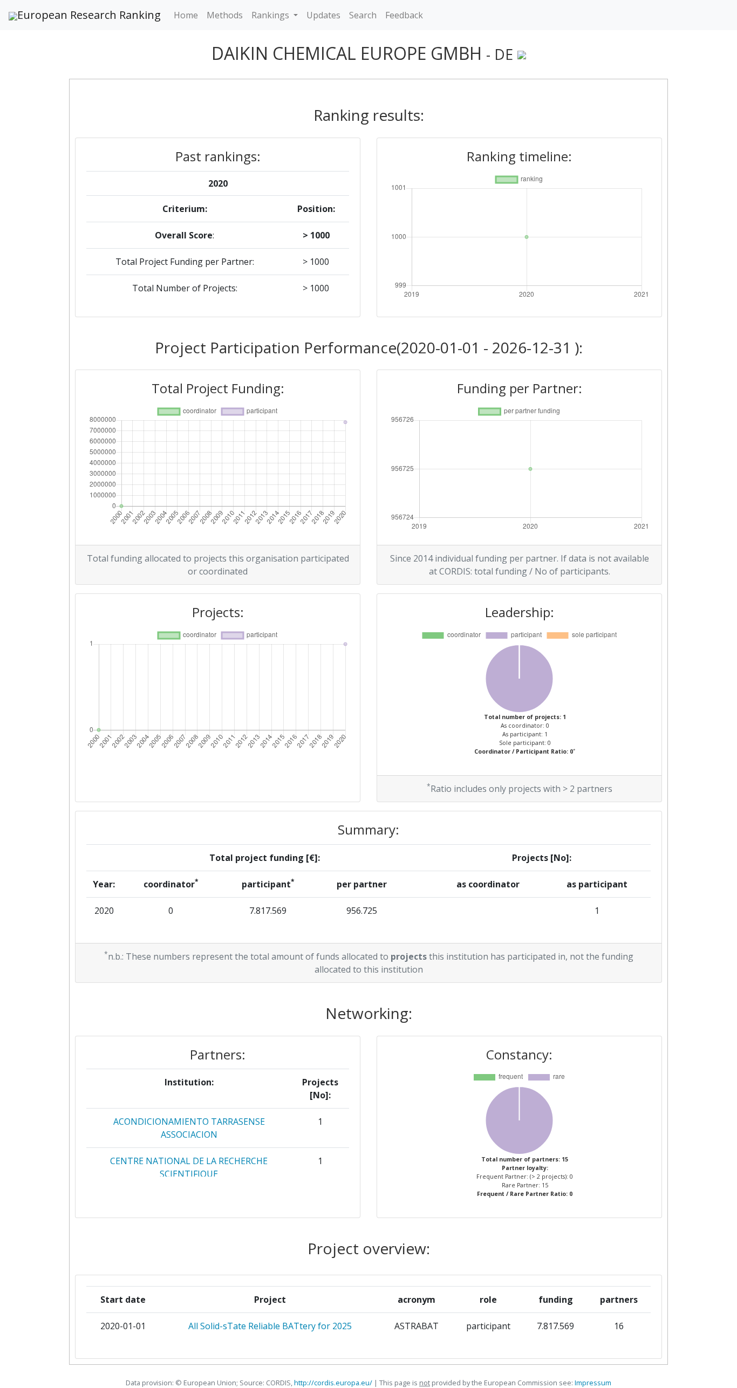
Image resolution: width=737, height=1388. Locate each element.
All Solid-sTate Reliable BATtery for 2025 (270, 1326)
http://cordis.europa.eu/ (333, 1382)
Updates (323, 15)
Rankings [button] (271, 15)
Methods (225, 15)
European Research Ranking (89, 15)
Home (186, 15)
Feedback (404, 15)
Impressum (592, 1382)
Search (363, 15)
